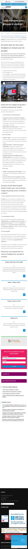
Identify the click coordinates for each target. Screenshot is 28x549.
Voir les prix (17, 4)
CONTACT (24, 4)
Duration (4, 360)
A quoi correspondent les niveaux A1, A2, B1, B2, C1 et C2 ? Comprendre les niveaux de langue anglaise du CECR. (14, 406)
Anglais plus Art (14, 318)
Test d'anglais (10, 4)
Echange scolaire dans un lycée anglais (14, 262)
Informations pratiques (9, 380)
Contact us (6, 374)
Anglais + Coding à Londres (14, 282)
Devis (4, 4)
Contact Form (3, 499)
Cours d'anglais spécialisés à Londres (11, 393)
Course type (5, 356)
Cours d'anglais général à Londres (10, 389)
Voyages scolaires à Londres (14, 301)
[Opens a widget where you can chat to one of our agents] (19, 542)
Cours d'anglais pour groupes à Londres (11, 391)
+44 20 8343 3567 (20, 1)
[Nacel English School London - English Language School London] (6, 7)
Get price (14, 366)
